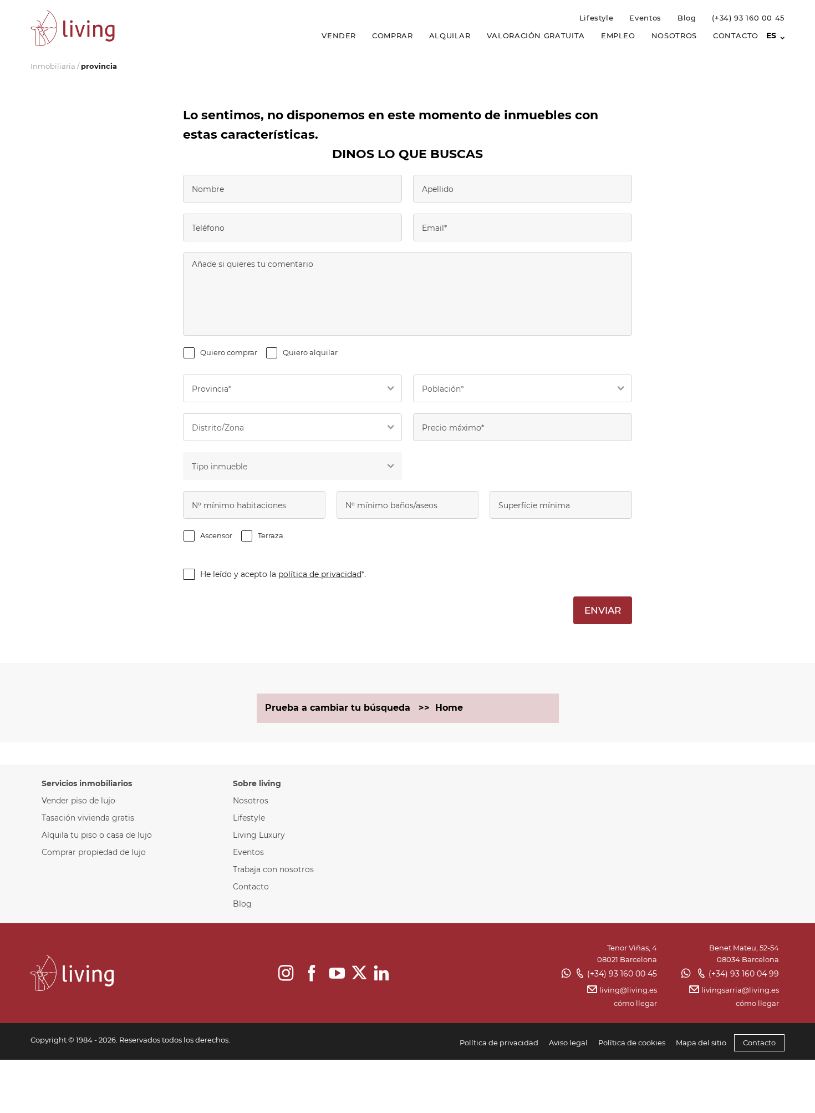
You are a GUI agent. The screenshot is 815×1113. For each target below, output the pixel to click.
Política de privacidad (499, 1042)
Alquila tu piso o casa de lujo (97, 835)
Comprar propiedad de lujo (94, 852)
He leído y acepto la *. (283, 574)
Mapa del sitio (701, 1042)
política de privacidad (319, 574)
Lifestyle (596, 17)
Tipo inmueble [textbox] (219, 467)
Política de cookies (631, 1042)
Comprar (392, 35)
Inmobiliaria (52, 66)
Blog (687, 17)
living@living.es (627, 989)
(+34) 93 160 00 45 (748, 17)
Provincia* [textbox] (211, 389)
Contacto (735, 35)
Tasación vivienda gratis (88, 818)
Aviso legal (568, 1042)
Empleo (618, 35)
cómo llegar (635, 1003)
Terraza (270, 535)
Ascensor (216, 535)
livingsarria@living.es (740, 989)
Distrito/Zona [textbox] (218, 428)
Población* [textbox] (442, 389)
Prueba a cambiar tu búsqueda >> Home (364, 707)
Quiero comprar (228, 352)
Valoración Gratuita (536, 35)
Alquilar (450, 35)
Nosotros (674, 35)
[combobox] (292, 388)
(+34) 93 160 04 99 (744, 974)
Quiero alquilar (310, 352)
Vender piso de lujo (78, 801)
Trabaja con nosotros (273, 869)
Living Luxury (259, 835)
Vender (339, 35)
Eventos (645, 17)
